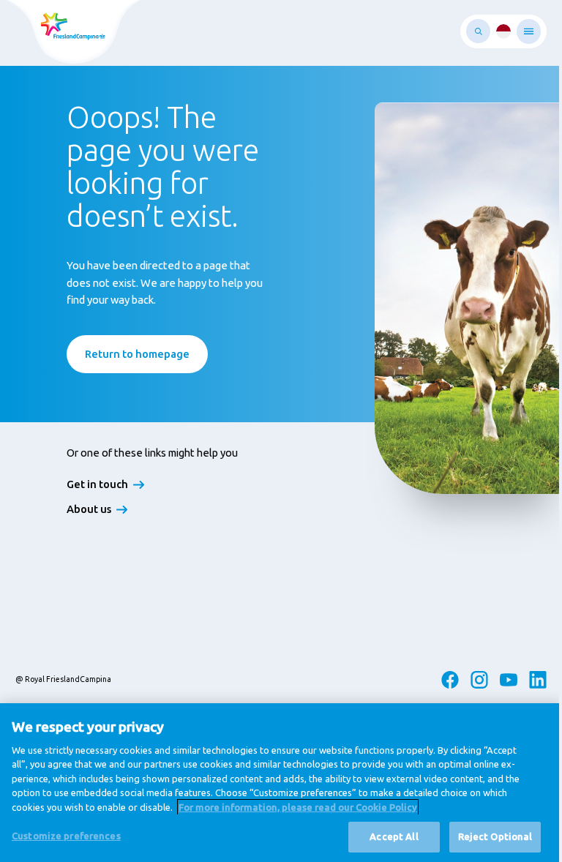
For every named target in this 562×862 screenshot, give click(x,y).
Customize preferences (66, 836)
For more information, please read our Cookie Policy (298, 807)
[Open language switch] (503, 31)
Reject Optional (495, 836)
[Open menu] (529, 31)
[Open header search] (478, 31)
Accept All (394, 836)
